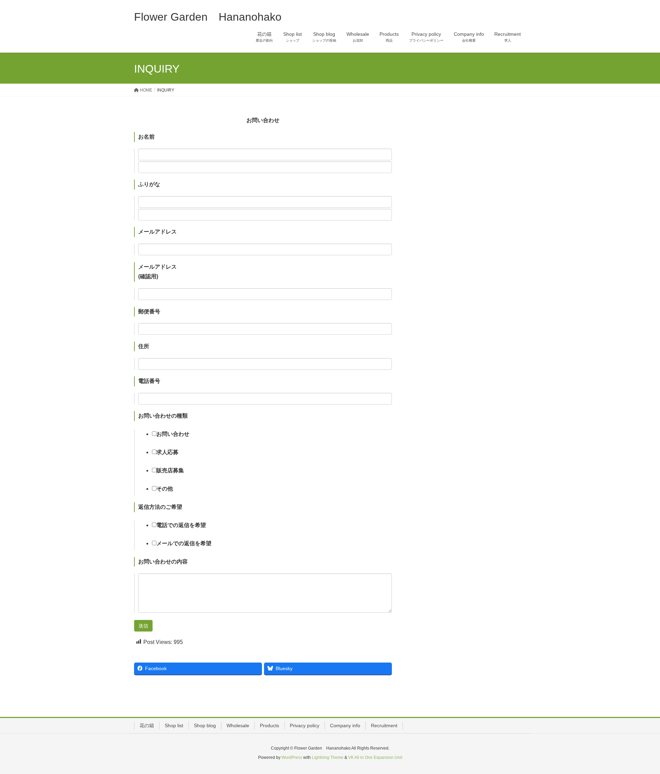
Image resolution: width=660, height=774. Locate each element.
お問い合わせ (172, 434)
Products (269, 725)
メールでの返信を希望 (183, 543)
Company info (345, 725)
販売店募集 (170, 470)
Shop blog (205, 725)
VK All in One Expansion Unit (375, 757)
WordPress (292, 757)
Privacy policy (304, 725)
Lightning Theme (327, 757)
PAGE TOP (639, 745)
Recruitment (384, 725)
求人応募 (167, 452)
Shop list (174, 725)
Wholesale (238, 725)
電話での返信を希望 (181, 525)
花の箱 (147, 725)
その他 (164, 489)
